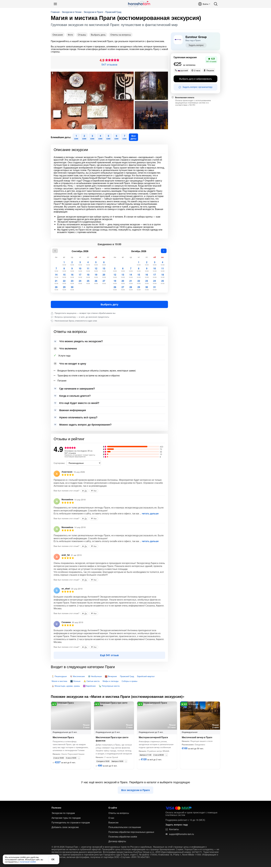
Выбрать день (98, 34)
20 (104, 275)
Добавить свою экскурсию (65, 827)
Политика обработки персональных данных (131, 832)
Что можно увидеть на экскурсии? (81, 341)
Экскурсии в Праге (93, 12)
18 (88, 275)
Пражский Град (113, 12)
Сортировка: (59, 463)
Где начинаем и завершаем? (77, 388)
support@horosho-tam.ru (181, 834)
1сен (76, 137)
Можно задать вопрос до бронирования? (85, 424)
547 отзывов (109, 64)
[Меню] (55, 4)
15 (64, 275)
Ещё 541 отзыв (109, 655)
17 (80, 275)
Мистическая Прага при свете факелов (112, 739)
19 (96, 275)
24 (80, 282)
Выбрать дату (109, 304)
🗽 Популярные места (109, 685)
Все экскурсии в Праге (135, 790)
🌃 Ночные (75, 681)
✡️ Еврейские (89, 685)
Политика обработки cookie (122, 836)
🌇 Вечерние (111, 676)
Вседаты (133, 137)
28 (56, 288)
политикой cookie (28, 861)
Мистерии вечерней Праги (153, 737)
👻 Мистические (77, 676)
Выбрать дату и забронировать (195, 78)
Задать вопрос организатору (197, 87)
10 (80, 269)
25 (88, 282)
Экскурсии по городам (63, 813)
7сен (124, 137)
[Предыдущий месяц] (55, 251)
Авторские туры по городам (66, 818)
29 (64, 288)
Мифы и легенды (111, 681)
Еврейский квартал (146, 676)
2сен (84, 137)
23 (72, 282)
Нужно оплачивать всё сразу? (78, 417)
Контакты (174, 829)
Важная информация (72, 410)
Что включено (68, 348)
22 (64, 282)
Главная (55, 12)
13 (104, 269)
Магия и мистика (59, 681)
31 (155, 288)
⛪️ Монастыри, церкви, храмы (66, 685)
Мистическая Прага (63, 737)
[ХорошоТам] (139, 4)
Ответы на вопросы (120, 34)
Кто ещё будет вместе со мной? (79, 403)
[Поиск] (215, 4)
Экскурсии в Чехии (71, 12)
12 (96, 269)
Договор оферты (117, 841)
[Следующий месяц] (164, 251)
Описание (58, 34)
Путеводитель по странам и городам (71, 822)
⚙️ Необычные (95, 676)
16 (72, 275)
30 (72, 288)
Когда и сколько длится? (75, 396)
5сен (108, 137)
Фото (70, 34)
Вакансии (113, 822)
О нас (111, 818)
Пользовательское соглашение (124, 827)
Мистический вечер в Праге (197, 737)
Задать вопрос (196, 45)
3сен (92, 137)
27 (104, 282)
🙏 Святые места (92, 681)
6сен (116, 137)
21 (56, 282)
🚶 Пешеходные (59, 676)
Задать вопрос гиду (176, 824)
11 (88, 269)
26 (96, 282)
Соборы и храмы (129, 681)
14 (56, 275)
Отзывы (82, 34)
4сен (100, 137)
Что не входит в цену (72, 363)
